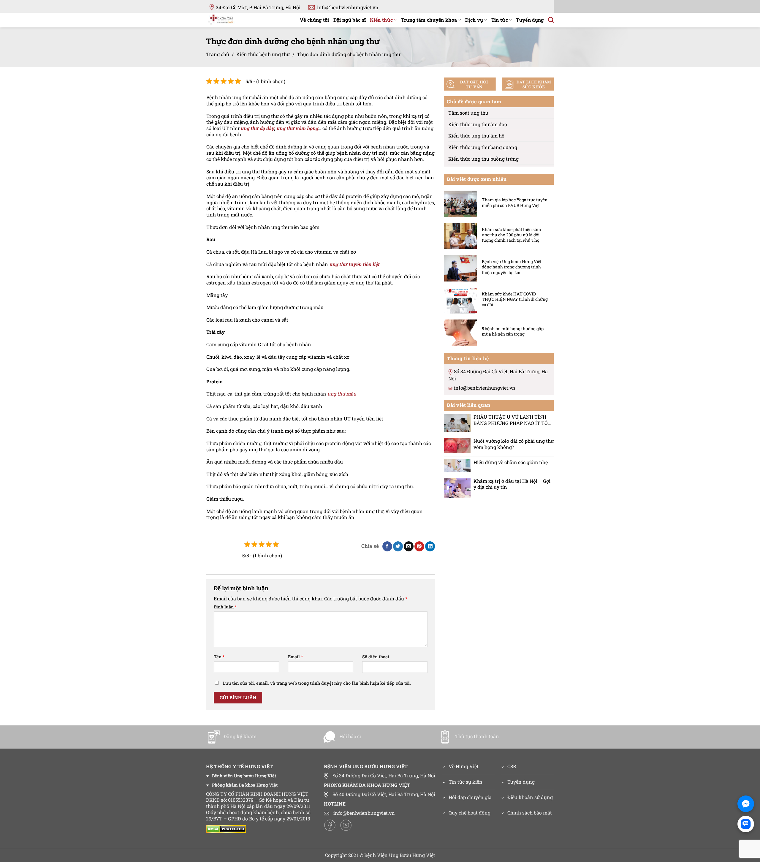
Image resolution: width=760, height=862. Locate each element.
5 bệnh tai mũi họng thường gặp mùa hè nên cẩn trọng (513, 331)
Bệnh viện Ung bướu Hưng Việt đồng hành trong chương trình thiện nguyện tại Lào (512, 267)
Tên (219, 656)
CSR (511, 766)
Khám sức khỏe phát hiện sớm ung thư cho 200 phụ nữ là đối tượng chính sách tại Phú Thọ (511, 235)
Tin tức (499, 20)
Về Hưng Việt (464, 766)
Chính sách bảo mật (529, 812)
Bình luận (225, 607)
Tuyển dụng (530, 20)
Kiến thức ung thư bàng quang (482, 147)
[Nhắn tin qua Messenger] (745, 803)
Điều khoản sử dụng (530, 797)
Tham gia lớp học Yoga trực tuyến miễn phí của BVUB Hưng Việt (514, 202)
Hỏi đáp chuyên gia (470, 797)
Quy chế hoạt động (469, 812)
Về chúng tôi (314, 20)
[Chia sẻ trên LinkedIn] (430, 546)
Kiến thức (381, 20)
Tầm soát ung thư (468, 113)
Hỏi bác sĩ (350, 736)
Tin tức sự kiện (465, 782)
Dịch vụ (474, 20)
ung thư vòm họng (297, 128)
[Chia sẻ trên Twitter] (398, 546)
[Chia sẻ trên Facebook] (387, 546)
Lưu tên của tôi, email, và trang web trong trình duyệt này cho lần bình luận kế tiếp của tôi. (317, 683)
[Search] (551, 19)
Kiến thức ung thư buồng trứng (483, 158)
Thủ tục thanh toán (477, 736)
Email (295, 656)
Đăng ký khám (240, 736)
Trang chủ (217, 54)
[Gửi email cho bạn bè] (409, 546)
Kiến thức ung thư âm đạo (477, 124)
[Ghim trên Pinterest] (419, 546)
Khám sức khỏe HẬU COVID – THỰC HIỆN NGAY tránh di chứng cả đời (515, 299)
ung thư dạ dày (257, 128)
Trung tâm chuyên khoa (429, 20)
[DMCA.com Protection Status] (227, 828)
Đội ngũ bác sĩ (349, 20)
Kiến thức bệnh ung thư (263, 54)
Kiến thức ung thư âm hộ (476, 135)
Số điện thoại (375, 656)
